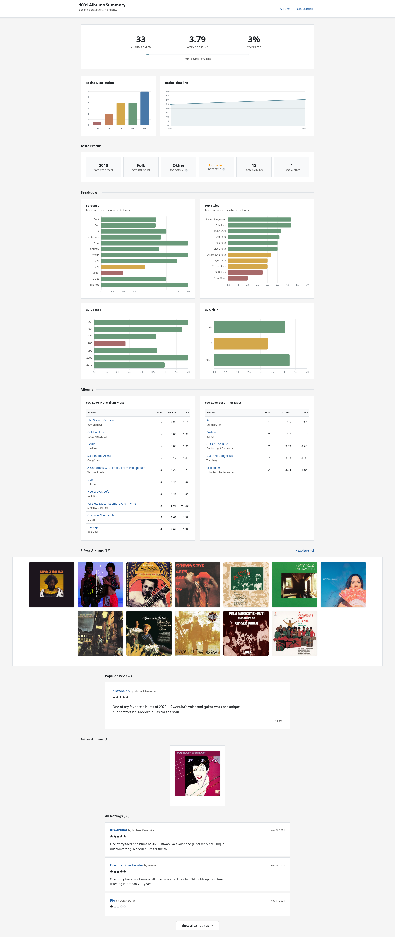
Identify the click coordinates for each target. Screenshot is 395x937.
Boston (211, 432)
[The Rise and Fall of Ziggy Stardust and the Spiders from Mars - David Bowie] (100, 633)
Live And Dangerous (219, 456)
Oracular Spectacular (101, 515)
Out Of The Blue (217, 444)
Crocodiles (213, 468)
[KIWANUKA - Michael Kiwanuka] (51, 584)
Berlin (91, 444)
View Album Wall (304, 550)
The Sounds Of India (100, 420)
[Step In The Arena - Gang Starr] (197, 633)
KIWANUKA (121, 691)
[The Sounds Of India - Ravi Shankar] (149, 584)
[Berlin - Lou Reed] (246, 584)
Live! (90, 480)
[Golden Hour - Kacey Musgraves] (343, 584)
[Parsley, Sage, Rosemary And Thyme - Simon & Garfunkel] (149, 633)
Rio (208, 420)
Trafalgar (93, 527)
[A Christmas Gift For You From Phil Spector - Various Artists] (294, 633)
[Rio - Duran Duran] (197, 773)
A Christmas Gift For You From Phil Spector (116, 468)
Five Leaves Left (98, 492)
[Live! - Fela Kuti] (246, 633)
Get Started (305, 9)
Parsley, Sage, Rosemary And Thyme (111, 503)
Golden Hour (95, 432)
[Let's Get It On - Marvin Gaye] (197, 584)
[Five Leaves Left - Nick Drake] (294, 584)
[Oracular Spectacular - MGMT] (100, 584)
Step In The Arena (99, 456)
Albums (285, 9)
